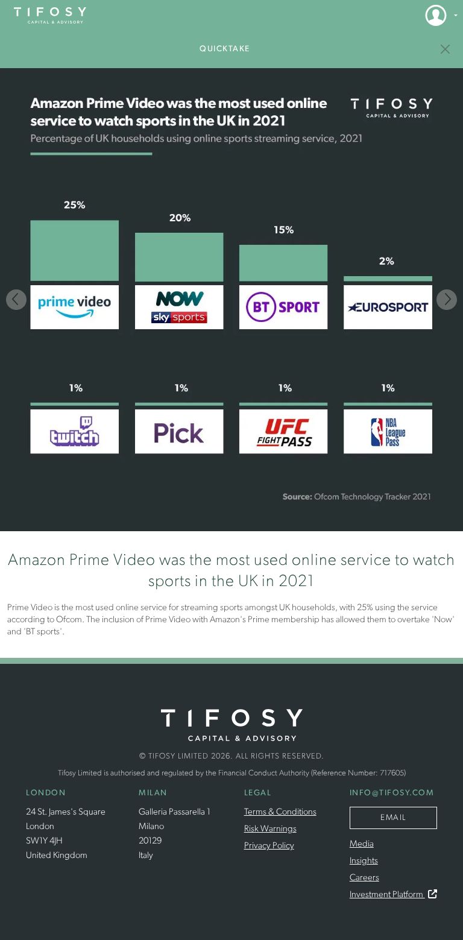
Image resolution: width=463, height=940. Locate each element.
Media (362, 844)
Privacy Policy (269, 846)
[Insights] (446, 49)
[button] (437, 15)
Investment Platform (387, 895)
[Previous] (16, 299)
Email (393, 818)
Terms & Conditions (280, 812)
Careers (364, 878)
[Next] (446, 299)
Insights (364, 861)
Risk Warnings (270, 829)
